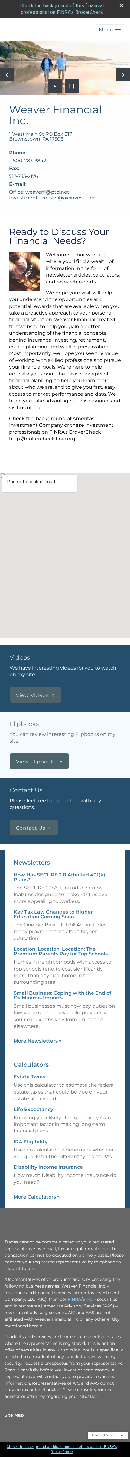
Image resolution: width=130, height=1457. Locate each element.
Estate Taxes (29, 1077)
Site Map (14, 1415)
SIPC (88, 1299)
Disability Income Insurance (48, 1167)
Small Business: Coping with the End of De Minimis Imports (62, 995)
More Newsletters (38, 1041)
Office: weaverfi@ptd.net (39, 192)
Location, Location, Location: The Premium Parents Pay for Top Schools (61, 951)
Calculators (31, 1064)
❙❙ (72, 86)
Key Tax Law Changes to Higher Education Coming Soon (53, 914)
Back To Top (105, 1435)
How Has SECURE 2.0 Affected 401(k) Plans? (59, 877)
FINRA (74, 1299)
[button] (110, 29)
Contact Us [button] (30, 828)
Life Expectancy (33, 1109)
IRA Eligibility (30, 1142)
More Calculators (37, 1197)
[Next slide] (123, 74)
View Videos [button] (32, 695)
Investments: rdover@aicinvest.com (52, 198)
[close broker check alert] (121, 5)
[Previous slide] (7, 74)
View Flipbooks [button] (36, 762)
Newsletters (32, 862)
